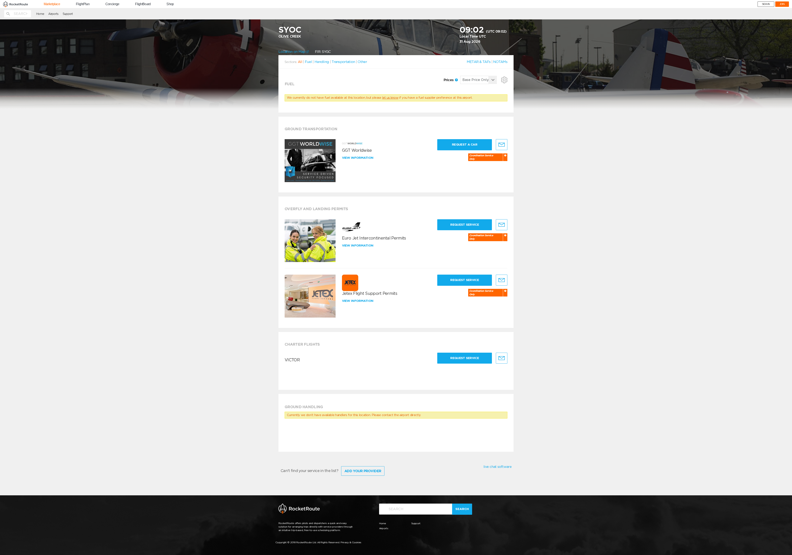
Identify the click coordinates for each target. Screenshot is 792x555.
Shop (170, 4)
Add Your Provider (362, 471)
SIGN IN (766, 4)
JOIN (782, 4)
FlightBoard (143, 4)
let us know (390, 98)
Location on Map (292, 52)
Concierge (112, 4)
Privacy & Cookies (351, 542)
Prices (449, 80)
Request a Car (464, 144)
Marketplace (52, 4)
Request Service (464, 225)
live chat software (497, 467)
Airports (53, 13)
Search (462, 509)
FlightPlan (83, 4)
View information (358, 158)
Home (40, 13)
